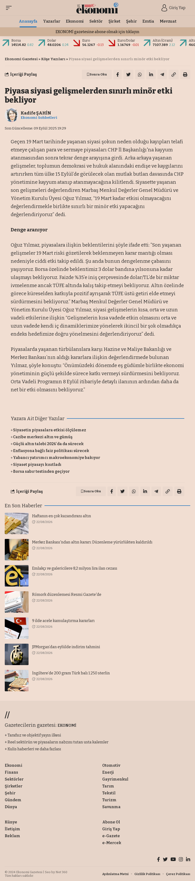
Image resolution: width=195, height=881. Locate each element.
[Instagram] (181, 860)
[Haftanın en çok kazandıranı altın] (17, 523)
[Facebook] (158, 860)
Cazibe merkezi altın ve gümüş (43, 437)
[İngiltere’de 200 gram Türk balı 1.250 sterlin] (17, 680)
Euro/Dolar (126, 41)
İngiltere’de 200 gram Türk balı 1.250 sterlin (71, 673)
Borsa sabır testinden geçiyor (41, 471)
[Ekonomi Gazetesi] (97, 8)
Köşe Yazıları (53, 59)
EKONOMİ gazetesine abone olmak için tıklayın (97, 32)
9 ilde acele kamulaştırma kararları (63, 620)
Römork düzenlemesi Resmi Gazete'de (66, 594)
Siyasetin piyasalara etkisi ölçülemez (49, 430)
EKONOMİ (67, 725)
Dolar (51, 41)
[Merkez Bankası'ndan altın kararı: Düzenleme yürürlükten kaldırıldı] (17, 549)
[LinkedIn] (188, 860)
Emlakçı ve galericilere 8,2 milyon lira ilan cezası (74, 568)
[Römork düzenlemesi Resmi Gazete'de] (17, 602)
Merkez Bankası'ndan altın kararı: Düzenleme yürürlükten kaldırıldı (92, 542)
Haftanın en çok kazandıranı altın (61, 516)
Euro (86, 41)
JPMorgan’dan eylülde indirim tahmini (66, 647)
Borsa (16, 41)
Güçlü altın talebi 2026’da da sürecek (48, 444)
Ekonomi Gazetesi (21, 59)
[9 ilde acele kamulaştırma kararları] (17, 628)
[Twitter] (165, 860)
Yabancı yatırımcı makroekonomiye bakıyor (56, 457)
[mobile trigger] (10, 8)
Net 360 (61, 872)
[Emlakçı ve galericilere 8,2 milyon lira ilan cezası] (17, 576)
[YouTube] (173, 860)
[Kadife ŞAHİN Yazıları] (12, 115)
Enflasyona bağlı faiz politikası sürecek (51, 450)
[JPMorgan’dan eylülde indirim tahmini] (17, 654)
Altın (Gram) (163, 41)
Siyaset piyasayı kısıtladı (37, 464)
